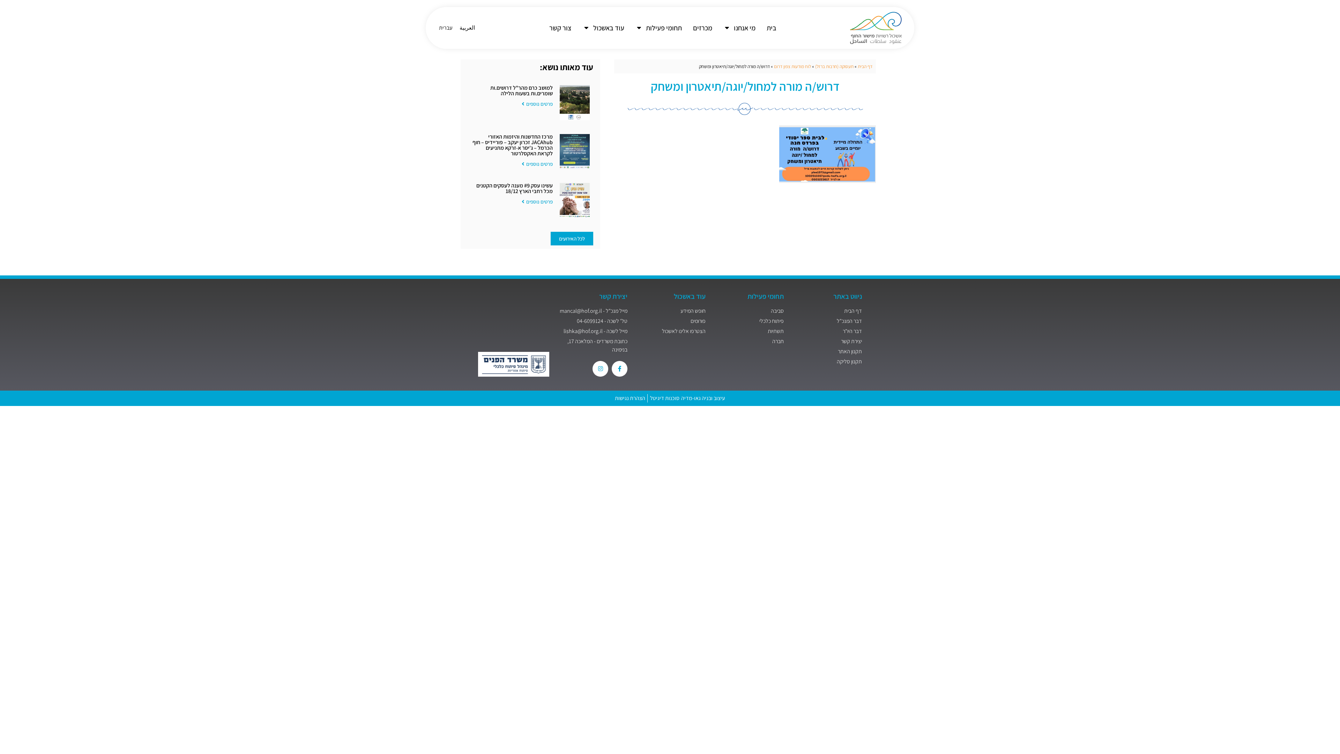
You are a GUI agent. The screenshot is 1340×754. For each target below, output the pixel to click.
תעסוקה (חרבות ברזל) (834, 66)
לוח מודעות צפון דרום (792, 66)
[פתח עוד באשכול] (586, 28)
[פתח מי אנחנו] (726, 28)
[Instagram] (600, 369)
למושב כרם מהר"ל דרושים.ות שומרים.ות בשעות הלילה (521, 90)
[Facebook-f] (619, 369)
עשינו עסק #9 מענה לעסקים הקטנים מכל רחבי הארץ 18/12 (514, 188)
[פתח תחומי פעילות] (638, 28)
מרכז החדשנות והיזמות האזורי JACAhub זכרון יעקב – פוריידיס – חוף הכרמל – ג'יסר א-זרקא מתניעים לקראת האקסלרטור (512, 145)
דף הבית (865, 66)
